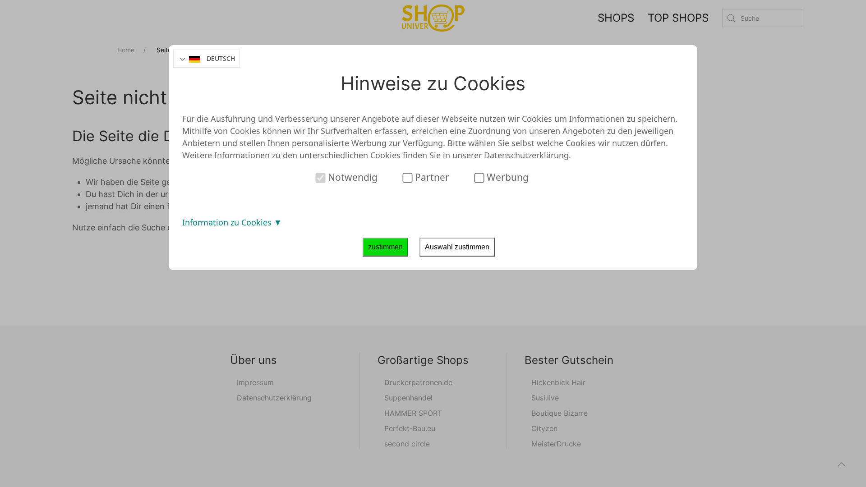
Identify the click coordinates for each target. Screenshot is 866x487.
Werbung (506, 177)
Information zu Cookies (228, 222)
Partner (431, 177)
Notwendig (352, 177)
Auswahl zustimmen (457, 247)
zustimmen (385, 247)
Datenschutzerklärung (526, 155)
